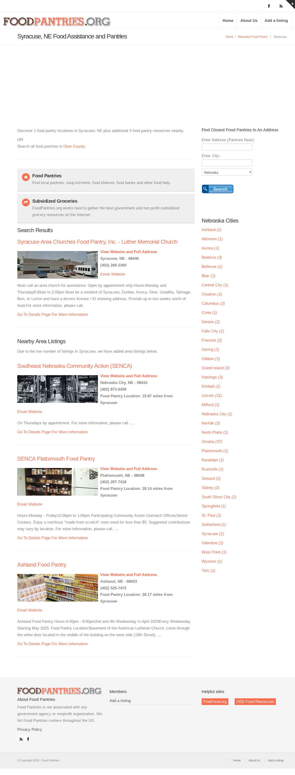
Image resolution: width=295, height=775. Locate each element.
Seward (211, 478)
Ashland (211, 230)
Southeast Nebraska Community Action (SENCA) (74, 366)
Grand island (216, 368)
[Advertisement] (147, 79)
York (208, 570)
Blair (208, 276)
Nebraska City (217, 414)
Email (105, 274)
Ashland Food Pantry (41, 565)
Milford (210, 405)
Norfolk (211, 423)
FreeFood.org (215, 701)
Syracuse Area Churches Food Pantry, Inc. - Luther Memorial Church (97, 242)
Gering (210, 349)
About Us (248, 20)
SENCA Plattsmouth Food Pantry (56, 459)
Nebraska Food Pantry (253, 36)
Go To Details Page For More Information (52, 314)
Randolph (213, 460)
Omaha (212, 441)
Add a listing (276, 20)
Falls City (213, 331)
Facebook (27, 738)
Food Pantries (57, 23)
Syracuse (213, 534)
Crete (209, 312)
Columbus (213, 303)
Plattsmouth (215, 451)
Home (228, 20)
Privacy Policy (29, 729)
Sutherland (214, 524)
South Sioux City (219, 497)
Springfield (214, 506)
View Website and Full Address (128, 252)
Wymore (212, 561)
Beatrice (212, 257)
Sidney (210, 487)
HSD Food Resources (255, 701)
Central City (215, 285)
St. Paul (211, 515)
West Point (214, 552)
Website (118, 274)
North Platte (215, 432)
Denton (211, 322)
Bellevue (212, 266)
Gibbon (211, 359)
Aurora (210, 248)
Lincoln (212, 395)
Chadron (212, 294)
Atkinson (212, 239)
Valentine (212, 543)
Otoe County (74, 146)
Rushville (213, 469)
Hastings (212, 377)
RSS (20, 738)
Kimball (211, 386)
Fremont (212, 340)
